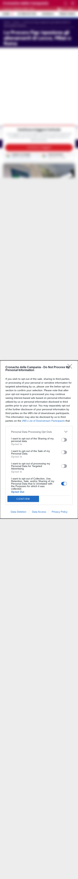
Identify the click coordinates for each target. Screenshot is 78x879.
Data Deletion (18, 511)
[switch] (64, 440)
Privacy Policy (59, 511)
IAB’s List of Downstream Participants (43, 420)
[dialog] (39, 439)
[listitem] (39, 432)
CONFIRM (23, 499)
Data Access (39, 511)
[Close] (70, 367)
